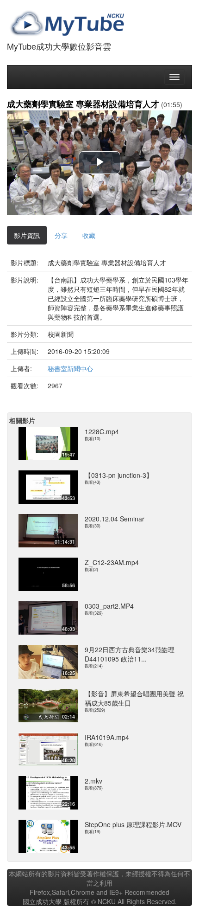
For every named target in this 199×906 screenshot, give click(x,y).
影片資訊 (27, 235)
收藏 (88, 235)
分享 (61, 235)
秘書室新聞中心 (70, 368)
